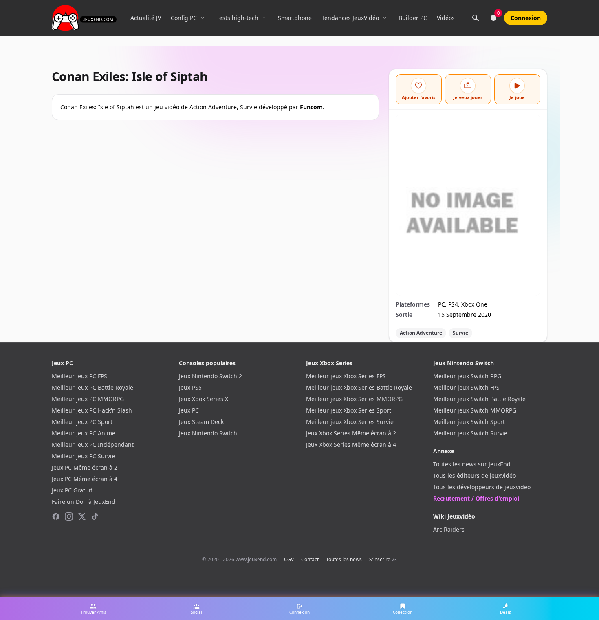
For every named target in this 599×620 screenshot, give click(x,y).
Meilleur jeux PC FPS (79, 376)
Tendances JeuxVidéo (350, 18)
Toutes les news (344, 559)
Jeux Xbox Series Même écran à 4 (351, 444)
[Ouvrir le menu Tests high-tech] (264, 18)
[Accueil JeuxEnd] (84, 18)
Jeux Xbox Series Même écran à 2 (351, 433)
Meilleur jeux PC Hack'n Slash (92, 410)
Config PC (184, 18)
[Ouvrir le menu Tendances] (385, 18)
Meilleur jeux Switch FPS (466, 387)
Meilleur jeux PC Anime (83, 433)
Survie (460, 332)
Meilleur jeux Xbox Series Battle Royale (359, 387)
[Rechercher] (475, 18)
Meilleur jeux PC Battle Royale (92, 387)
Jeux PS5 (190, 387)
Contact (310, 559)
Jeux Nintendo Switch (208, 433)
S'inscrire (379, 559)
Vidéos (446, 18)
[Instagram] (69, 516)
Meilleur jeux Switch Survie (470, 433)
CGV (289, 559)
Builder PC (413, 18)
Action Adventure (421, 332)
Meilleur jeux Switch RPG (467, 376)
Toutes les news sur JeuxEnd (472, 464)
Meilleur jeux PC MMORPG (88, 399)
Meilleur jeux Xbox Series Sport (348, 410)
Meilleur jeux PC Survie (83, 456)
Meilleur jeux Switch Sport (469, 422)
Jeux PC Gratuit (72, 490)
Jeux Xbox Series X (203, 399)
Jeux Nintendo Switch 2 (210, 376)
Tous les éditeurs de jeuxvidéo (474, 475)
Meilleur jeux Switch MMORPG (474, 410)
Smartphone (295, 18)
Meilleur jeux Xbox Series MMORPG (354, 399)
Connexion (526, 18)
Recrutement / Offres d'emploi (476, 498)
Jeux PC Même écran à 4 (84, 479)
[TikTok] (95, 516)
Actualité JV (145, 18)
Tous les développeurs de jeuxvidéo (482, 487)
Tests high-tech (237, 18)
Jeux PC (189, 410)
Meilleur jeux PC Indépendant (93, 444)
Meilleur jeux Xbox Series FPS (346, 376)
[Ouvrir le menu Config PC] (202, 18)
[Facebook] (56, 516)
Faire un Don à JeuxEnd (83, 501)
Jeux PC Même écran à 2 (84, 467)
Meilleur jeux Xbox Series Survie (350, 422)
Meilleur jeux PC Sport (82, 422)
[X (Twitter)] (82, 516)
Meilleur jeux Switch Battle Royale (479, 399)
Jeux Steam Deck (201, 422)
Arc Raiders (449, 529)
